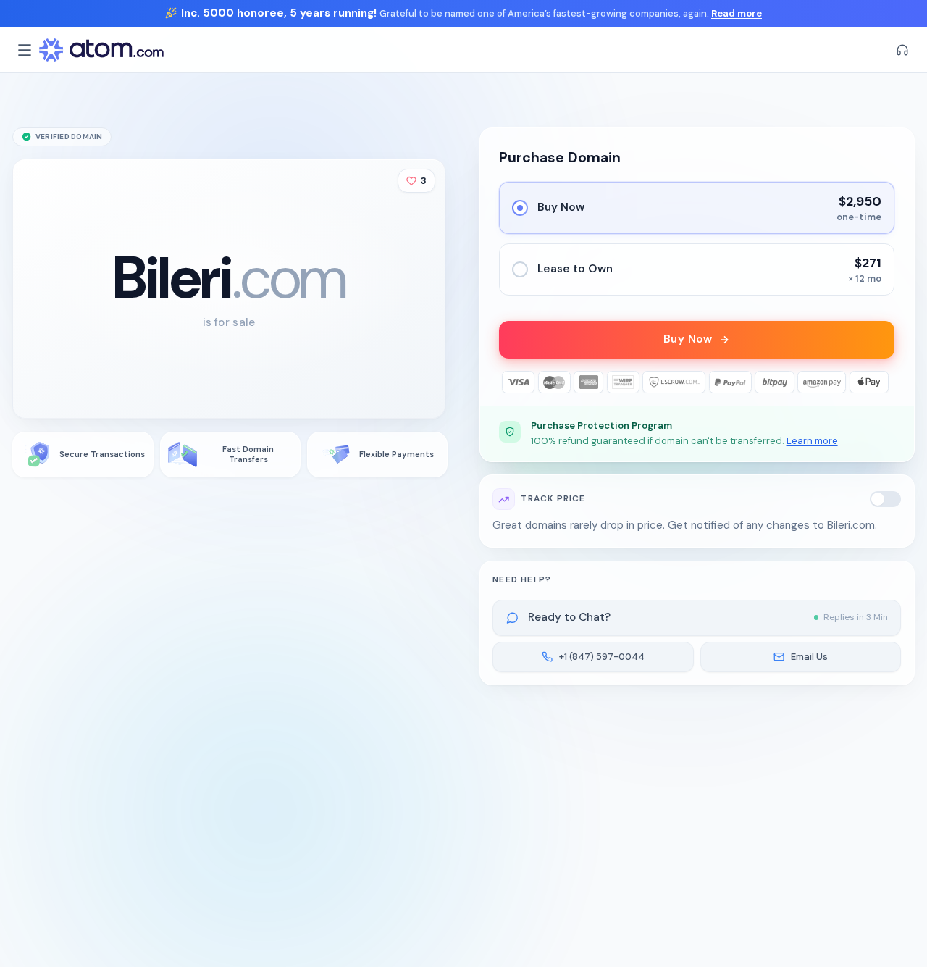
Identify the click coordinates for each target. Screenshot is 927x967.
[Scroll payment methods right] (884, 382)
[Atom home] (101, 50)
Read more (736, 13)
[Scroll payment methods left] (510, 382)
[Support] (902, 50)
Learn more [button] (812, 441)
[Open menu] (25, 50)
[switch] (886, 499)
